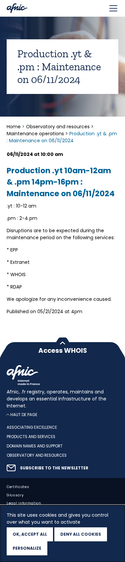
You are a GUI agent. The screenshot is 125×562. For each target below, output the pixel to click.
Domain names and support (35, 446)
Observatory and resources (58, 126)
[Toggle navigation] (113, 8)
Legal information (24, 503)
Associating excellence (32, 427)
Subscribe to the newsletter (54, 468)
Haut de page (23, 414)
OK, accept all (30, 534)
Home (14, 126)
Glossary (15, 495)
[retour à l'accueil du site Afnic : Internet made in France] (62, 375)
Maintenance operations (35, 133)
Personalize (27, 548)
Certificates (18, 487)
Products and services (31, 436)
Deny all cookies (80, 534)
